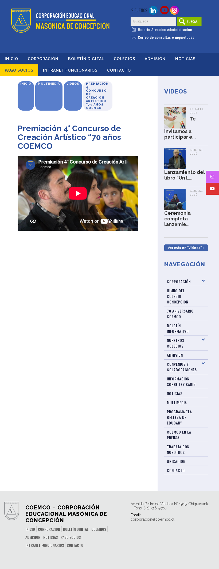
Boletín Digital (86, 59)
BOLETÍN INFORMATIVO (178, 328)
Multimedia (49, 83)
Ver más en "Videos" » (186, 248)
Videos (73, 83)
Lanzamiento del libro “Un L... (184, 175)
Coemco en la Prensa (179, 434)
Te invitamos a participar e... (180, 128)
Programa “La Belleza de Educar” (179, 417)
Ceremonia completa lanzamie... (177, 218)
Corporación (43, 59)
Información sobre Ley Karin (181, 381)
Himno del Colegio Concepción (177, 296)
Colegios (124, 59)
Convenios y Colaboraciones (182, 366)
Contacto (119, 70)
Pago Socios (19, 70)
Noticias (185, 59)
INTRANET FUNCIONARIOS (70, 70)
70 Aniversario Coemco (180, 313)
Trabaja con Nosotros (178, 449)
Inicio (11, 59)
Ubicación (176, 461)
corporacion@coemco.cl (152, 519)
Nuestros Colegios (175, 343)
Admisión (155, 59)
